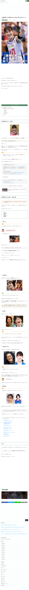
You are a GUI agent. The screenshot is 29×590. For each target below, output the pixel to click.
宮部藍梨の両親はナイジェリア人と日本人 (9, 432)
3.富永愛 (5, 111)
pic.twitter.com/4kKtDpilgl (6, 181)
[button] (4, 502)
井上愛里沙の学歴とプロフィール (8, 420)
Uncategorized (4, 565)
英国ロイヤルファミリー (5, 583)
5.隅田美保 (5, 113)
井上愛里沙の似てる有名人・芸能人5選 (8, 108)
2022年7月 (3, 552)
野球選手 (3, 585)
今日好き (3, 578)
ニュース (3, 574)
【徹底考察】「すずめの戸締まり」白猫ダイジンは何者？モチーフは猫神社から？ (12, 531)
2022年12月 (3, 543)
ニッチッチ (3, 0)
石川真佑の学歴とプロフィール (8, 428)
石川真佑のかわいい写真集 (7, 427)
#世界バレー (10, 172)
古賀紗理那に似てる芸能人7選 (8, 422)
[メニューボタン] (28, 1)
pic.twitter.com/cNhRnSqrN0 (20, 172)
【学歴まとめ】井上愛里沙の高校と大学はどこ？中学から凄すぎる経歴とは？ (17, 190)
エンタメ (3, 567)
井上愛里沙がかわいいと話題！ (7, 107)
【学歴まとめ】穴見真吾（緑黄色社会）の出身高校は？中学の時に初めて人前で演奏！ (12, 527)
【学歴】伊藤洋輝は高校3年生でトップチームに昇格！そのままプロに (10, 529)
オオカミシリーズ (4, 569)
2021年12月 (3, 559)
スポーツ (3, 489)
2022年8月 (3, 550)
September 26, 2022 (18, 173)
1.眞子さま (5, 109)
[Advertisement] (14, 9)
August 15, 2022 (11, 182)
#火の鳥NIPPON (14, 172)
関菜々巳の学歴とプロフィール (8, 430)
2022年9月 (3, 548)
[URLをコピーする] (24, 502)
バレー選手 (6, 489)
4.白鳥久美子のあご (6, 112)
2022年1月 (3, 557)
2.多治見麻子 (5, 110)
